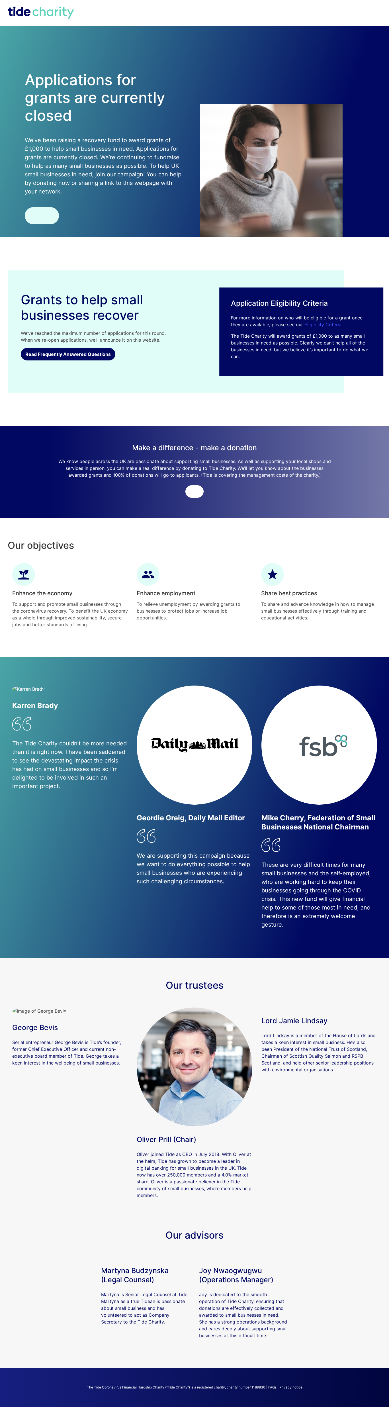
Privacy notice (290, 1387)
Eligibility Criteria (322, 324)
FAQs (272, 1387)
